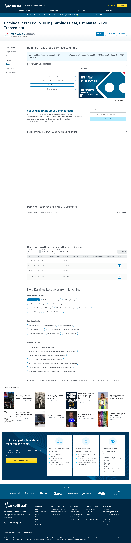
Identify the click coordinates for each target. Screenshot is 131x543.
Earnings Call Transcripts (71, 329)
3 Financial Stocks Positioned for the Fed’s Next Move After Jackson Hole (50, 367)
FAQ (36, 524)
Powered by (117, 100)
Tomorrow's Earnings (49, 325)
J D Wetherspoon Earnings (37, 304)
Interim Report (53, 89)
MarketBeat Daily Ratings (58, 512)
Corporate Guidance (53, 333)
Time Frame (30, 249)
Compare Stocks (75, 512)
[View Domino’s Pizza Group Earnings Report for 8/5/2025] (119, 271)
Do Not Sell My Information (111, 514)
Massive (49, 537)
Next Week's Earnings (66, 325)
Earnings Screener (69, 333)
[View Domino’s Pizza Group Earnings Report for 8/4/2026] (119, 260)
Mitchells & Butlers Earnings (51, 300)
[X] (5, 523)
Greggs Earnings (34, 300)
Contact (37, 522)
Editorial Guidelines (41, 512)
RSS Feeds (106, 519)
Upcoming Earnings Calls (36, 329)
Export (123, 251)
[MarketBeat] (13, 5)
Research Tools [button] (24, 10)
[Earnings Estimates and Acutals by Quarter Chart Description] (126, 131)
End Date (59, 249)
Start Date (44, 249)
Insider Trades (90, 517)
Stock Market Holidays (92, 519)
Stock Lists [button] (81, 10)
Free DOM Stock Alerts (102, 15)
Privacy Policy (107, 517)
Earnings (88, 514)
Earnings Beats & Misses (36, 333)
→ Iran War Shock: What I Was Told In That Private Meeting (40, 15)
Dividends (89, 512)
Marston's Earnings (84, 308)
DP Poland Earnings (34, 312)
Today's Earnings (34, 325)
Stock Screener (75, 519)
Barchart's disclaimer (80, 539)
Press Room (39, 517)
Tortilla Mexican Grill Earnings (53, 312)
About (37, 509)
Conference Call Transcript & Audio (53, 81)
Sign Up (108, 119)
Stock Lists (73, 509)
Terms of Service (108, 522)
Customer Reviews (57, 517)
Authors (37, 514)
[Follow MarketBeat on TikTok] (20, 523)
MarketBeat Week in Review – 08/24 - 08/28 (41, 347)
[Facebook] (8, 523)
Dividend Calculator (76, 514)
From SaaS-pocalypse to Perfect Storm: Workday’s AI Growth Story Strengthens (52, 351)
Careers (37, 519)
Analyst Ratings (90, 509)
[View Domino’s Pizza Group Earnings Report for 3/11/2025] (119, 277)
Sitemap (105, 524)
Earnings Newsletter (54, 329)
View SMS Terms (108, 123)
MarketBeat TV (55, 514)
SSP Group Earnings (70, 300)
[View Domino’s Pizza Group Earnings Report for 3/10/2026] (119, 266)
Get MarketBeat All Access (21, 460)
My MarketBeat (74, 517)
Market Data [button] (54, 10)
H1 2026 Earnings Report (53, 76)
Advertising (106, 509)
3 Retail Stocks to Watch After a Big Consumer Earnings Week (47, 355)
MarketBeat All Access (58, 509)
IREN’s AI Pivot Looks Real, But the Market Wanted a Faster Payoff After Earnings (53, 363)
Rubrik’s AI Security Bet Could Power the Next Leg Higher (45, 359)
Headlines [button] (108, 10)
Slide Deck (53, 85)
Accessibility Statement (110, 512)
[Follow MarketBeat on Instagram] (17, 523)
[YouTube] (11, 523)
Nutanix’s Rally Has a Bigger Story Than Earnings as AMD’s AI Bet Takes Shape (52, 371)
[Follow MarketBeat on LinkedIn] (14, 523)
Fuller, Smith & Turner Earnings (65, 308)
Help (40, 524)
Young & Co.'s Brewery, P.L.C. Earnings (60, 304)
